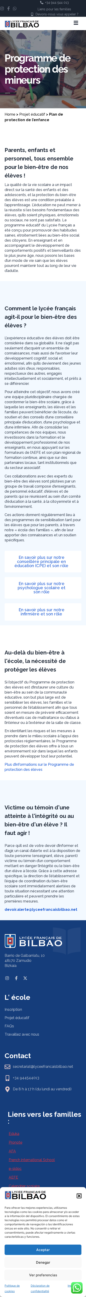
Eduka (14, 1133)
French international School (32, 1160)
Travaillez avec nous (22, 1034)
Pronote (15, 1142)
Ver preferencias (43, 1275)
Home (10, 114)
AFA (12, 1151)
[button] (79, 1196)
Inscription (13, 1009)
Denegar (43, 1262)
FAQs (9, 1026)
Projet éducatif (32, 114)
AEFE (13, 1177)
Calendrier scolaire (24, 1186)
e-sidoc (15, 1168)
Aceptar (43, 1250)
